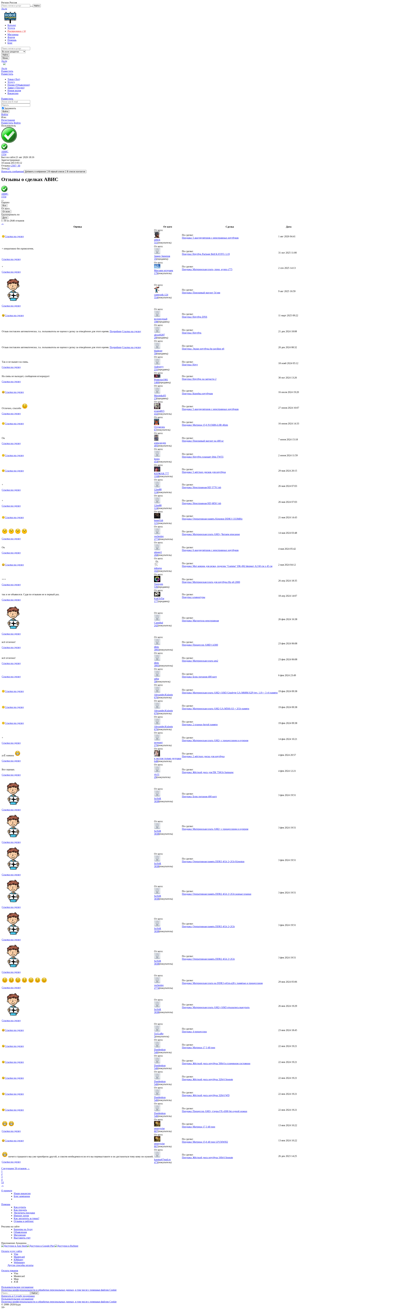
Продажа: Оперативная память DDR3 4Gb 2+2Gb (208, 926)
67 (155, 429)
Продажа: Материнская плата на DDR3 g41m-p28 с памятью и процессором (222, 983)
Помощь (5, 1204)
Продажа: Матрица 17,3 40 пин (198, 1047)
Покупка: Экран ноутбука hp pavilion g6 (203, 348)
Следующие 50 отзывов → (15, 1168)
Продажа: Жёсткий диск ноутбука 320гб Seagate (207, 1079)
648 (156, 761)
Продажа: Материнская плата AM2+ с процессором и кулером (215, 740)
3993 (156, 649)
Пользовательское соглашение (17, 1287)
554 (156, 297)
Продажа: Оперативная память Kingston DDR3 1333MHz (212, 518)
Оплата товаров (9, 1270)
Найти (5, 55)
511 (156, 242)
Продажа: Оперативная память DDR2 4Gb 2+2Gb (208, 959)
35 (155, 259)
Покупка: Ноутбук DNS (194, 317)
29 (155, 777)
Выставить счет (22, 1237)
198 (156, 321)
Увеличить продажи (24, 1212)
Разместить (7, 71)
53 (2, 1182)
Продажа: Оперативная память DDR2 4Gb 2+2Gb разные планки (216, 894)
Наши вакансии (22, 1193)
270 (156, 745)
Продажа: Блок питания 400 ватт (199, 676)
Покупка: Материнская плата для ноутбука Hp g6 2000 (211, 582)
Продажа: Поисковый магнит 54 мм (201, 292)
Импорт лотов (21, 1215)
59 (155, 353)
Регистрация (8, 120)
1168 (156, 476)
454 (156, 461)
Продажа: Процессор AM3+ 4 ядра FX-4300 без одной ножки (214, 1111)
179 (156, 273)
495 (156, 445)
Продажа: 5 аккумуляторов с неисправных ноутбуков (210, 237)
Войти (4, 114)
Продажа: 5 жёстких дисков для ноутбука (204, 472)
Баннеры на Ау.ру (23, 1229)
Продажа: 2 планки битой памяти (200, 724)
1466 (156, 382)
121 (156, 523)
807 (156, 1131)
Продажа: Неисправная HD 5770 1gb (201, 487)
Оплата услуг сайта (11, 1251)
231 (156, 369)
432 (156, 414)
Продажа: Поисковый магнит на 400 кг (203, 441)
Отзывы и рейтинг (24, 1221)
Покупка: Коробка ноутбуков (197, 393)
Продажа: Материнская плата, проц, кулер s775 (207, 269)
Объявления (20, 1232)
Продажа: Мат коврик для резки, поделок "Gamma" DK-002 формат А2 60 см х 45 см (227, 566)
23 (155, 398)
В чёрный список (56, 171)
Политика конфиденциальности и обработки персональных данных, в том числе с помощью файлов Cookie (59, 1290)
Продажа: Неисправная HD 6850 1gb (201, 503)
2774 (156, 539)
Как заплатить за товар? (26, 1218)
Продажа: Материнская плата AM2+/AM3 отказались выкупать (216, 1007)
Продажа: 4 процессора (194, 1031)
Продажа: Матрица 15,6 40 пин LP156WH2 (205, 1142)
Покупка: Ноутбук (191, 332)
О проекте (6, 1190)
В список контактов (76, 171)
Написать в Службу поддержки (18, 1296)
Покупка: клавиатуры (193, 597)
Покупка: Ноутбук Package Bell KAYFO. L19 (206, 254)
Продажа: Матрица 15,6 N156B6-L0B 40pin (205, 425)
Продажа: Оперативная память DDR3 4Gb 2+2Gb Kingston (213, 861)
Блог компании (22, 1196)
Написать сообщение (12, 171)
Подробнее (115, 331)
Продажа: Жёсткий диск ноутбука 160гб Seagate (207, 1157)
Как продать (20, 1210)
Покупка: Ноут (190, 364)
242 (156, 625)
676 (156, 697)
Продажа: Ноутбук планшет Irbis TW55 (202, 456)
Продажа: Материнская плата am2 (200, 660)
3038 (156, 801)
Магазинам (20, 1235)
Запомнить (10, 108)
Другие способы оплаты (20, 1265)
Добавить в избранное (35, 171)
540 (156, 1052)
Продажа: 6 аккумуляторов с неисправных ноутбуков (210, 550)
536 (156, 587)
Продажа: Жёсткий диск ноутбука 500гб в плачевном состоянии (216, 1063)
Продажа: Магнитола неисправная (200, 620)
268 (156, 555)
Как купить (20, 1207)
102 (156, 571)
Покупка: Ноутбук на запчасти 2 (199, 379)
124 (156, 492)
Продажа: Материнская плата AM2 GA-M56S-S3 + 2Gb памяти (215, 708)
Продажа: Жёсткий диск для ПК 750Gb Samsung (207, 772)
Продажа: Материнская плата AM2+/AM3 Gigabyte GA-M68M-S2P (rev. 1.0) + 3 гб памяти (230, 692)
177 (156, 601)
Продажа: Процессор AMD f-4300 (200, 645)
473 (156, 1162)
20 (155, 337)
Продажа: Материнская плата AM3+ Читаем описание (211, 534)
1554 (3, 154)
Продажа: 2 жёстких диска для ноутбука (203, 756)
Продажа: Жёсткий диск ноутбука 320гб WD (206, 1095)
